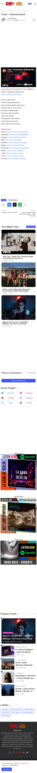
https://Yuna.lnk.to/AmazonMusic (18, 132)
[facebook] (10, 752)
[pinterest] (13, 752)
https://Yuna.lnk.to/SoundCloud (19, 148)
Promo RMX (5, 712)
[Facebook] (9, 205)
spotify (29, 403)
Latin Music (5, 709)
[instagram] (20, 752)
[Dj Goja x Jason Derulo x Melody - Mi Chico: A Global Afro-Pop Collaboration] (7, 690)
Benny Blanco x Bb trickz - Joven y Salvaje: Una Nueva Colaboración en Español (25, 677)
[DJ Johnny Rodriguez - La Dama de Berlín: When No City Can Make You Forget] (7, 651)
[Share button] (25, 205)
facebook (10, 393)
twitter (10, 403)
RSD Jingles (16, 712)
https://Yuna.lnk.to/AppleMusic (19, 134)
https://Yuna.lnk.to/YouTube (16, 158)
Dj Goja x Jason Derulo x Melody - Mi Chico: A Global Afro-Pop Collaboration (25, 690)
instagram (29, 398)
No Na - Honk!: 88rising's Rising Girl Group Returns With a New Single (16, 290)
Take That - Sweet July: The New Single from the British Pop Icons (17, 257)
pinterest (29, 393)
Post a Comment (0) (18, 381)
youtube (10, 398)
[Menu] (2, 4)
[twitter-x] (23, 752)
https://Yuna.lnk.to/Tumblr (14, 153)
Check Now (13, 765)
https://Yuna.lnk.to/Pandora (16, 145)
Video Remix (6, 716)
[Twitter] (15, 205)
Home (3, 10)
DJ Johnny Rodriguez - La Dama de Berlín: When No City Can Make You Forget (25, 651)
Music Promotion (16, 709)
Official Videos (10, 10)
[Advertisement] (18, 42)
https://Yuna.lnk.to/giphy (13, 140)
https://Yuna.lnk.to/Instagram (17, 142)
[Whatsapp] (20, 205)
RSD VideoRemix (27, 712)
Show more (30, 227)
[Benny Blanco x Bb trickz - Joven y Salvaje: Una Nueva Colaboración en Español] (7, 677)
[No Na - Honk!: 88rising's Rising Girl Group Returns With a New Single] (7, 664)
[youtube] (17, 752)
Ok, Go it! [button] (6, 769)
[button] (30, 4)
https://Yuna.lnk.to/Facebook (17, 137)
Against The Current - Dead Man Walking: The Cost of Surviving (15, 323)
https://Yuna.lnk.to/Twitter (15, 156)
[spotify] (27, 752)
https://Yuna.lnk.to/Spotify (14, 150)
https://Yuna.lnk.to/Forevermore (11, 94)
